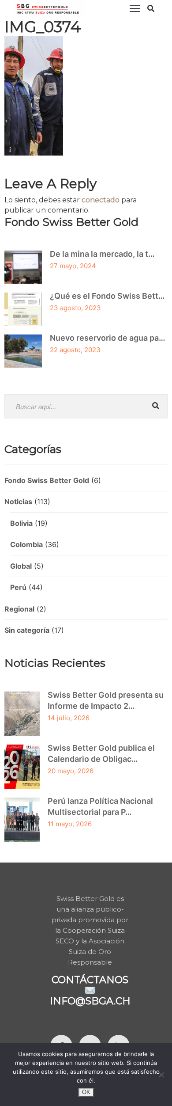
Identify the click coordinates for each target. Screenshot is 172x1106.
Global (21, 566)
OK (86, 1092)
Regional (19, 608)
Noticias (18, 501)
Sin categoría (26, 630)
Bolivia (21, 523)
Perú (18, 587)
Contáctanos (90, 980)
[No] (161, 1074)
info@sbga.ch (90, 1001)
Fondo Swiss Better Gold (46, 480)
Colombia (26, 544)
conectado (101, 200)
